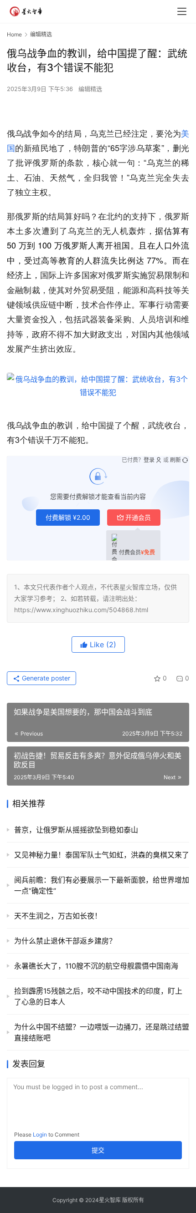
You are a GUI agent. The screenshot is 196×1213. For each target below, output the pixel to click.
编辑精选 (90, 88)
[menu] (181, 11)
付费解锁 (68, 517)
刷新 (175, 460)
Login (40, 1134)
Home (14, 34)
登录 (149, 460)
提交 (98, 1150)
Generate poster (45, 678)
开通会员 (138, 517)
